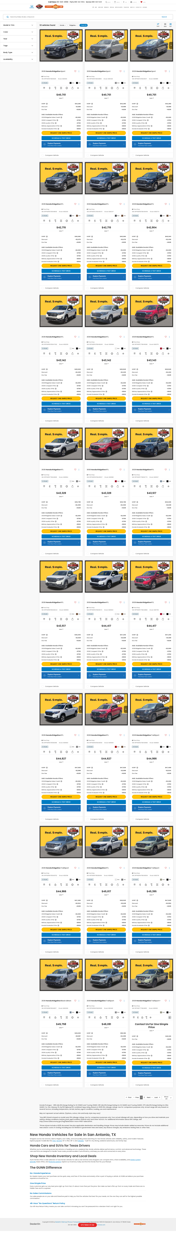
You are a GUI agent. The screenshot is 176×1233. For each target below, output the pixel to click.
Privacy (70, 1222)
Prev (136, 1097)
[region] (61, 115)
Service (88, 2)
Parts (72, 2)
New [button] (96, 7)
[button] (81, 45)
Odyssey (81, 1141)
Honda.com (101, 1225)
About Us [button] (132, 7)
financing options (55, 1162)
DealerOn (58, 1222)
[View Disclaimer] (78, 88)
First (129, 1097)
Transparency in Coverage (81, 1222)
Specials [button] (112, 7)
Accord (59, 1141)
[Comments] (169, 1017)
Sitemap (64, 1222)
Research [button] (106, 7)
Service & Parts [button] (118, 7)
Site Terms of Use (87, 1225)
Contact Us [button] (138, 7)
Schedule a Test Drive (61, 138)
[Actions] (79, 71)
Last (156, 1097)
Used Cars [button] (100, 7)
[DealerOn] (35, 1224)
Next (149, 1097)
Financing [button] (126, 7)
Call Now (52, 2)
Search (164, 17)
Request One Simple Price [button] (61, 133)
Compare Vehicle (52, 155)
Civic (54, 1141)
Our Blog (145, 7)
